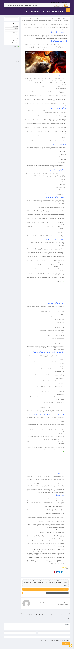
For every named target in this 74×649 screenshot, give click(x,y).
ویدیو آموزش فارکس (15, 40)
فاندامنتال (16, 34)
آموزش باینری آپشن (15, 28)
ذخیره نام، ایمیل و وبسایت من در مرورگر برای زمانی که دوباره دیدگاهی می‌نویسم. (55, 640)
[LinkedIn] (62, 572)
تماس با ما (10, 5)
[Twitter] (59, 572)
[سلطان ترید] (61, 5)
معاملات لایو (21, 5)
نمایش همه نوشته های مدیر (64, 606)
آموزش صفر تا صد (28, 5)
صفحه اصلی (35, 5)
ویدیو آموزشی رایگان (15, 42)
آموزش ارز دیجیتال (15, 26)
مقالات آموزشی (15, 38)
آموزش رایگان (15, 5)
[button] (6, 18)
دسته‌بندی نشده (15, 32)
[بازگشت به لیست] (45, 613)
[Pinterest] (54, 572)
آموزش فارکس (16, 30)
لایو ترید (17, 36)
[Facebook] (57, 572)
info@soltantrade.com (55, 2)
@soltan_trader (65, 2)
